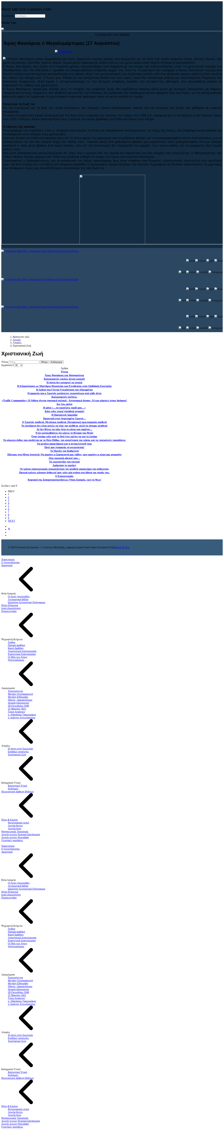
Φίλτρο (44, 362)
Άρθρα (11, 642)
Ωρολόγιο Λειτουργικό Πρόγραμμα (26, 602)
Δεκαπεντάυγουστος (18, 702)
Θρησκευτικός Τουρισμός (14, 831)
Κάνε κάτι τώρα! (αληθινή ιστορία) (64, 411)
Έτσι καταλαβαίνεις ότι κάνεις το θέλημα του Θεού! (64, 433)
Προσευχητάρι (9, 611)
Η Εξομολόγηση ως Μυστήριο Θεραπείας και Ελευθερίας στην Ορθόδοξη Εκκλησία (64, 386)
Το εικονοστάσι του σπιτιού (64, 461)
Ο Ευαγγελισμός (64, 476)
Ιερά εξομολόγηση (11, 608)
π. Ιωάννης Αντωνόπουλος (21, 717)
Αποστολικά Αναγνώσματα (22, 651)
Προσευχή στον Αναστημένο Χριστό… (64, 418)
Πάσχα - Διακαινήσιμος (20, 700)
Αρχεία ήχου (14, 828)
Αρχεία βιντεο (15, 825)
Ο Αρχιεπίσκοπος (10, 562)
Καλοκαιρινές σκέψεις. (64, 396)
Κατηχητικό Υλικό (17, 785)
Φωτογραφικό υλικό (18, 822)
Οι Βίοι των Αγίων (17, 657)
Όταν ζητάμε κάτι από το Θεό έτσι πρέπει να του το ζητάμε (64, 436)
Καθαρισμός (56, 362)
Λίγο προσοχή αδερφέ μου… (64, 458)
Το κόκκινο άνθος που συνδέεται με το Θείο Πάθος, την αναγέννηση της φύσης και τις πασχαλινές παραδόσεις (64, 440)
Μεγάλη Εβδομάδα (18, 697)
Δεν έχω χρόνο (64, 404)
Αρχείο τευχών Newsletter (15, 837)
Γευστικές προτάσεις (12, 840)
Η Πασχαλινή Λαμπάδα (64, 415)
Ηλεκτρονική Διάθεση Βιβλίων (17, 791)
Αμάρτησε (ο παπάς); (64, 465)
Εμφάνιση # (7, 365)
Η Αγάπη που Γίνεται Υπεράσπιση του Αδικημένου (64, 389)
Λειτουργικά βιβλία (18, 599)
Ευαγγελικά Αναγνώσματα (22, 654)
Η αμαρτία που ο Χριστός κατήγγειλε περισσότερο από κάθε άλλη (64, 393)
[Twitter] (9, 529)
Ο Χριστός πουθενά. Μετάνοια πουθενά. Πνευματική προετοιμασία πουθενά (64, 422)
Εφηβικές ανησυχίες (18, 751)
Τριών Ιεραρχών (16, 711)
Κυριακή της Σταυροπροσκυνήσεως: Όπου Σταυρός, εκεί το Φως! (64, 479)
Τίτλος (5, 361)
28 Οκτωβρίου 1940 (18, 705)
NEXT (11, 520)
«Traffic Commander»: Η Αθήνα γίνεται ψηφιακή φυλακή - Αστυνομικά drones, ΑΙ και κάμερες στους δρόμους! (64, 400)
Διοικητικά (6, 565)
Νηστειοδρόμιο (16, 660)
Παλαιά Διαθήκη (16, 645)
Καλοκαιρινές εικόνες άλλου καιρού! (64, 378)
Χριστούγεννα (15, 691)
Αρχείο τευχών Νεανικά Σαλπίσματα (20, 834)
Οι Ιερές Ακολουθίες (19, 596)
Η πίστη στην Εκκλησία (20, 748)
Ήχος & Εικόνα (9, 819)
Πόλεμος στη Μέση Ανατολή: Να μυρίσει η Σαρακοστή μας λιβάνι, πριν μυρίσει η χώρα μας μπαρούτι (64, 454)
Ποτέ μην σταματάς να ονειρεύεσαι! (64, 447)
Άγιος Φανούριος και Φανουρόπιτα (64, 375)
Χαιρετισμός (8, 559)
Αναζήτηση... (8, 15)
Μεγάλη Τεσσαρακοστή (20, 694)
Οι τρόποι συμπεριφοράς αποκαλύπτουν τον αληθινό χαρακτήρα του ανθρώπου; (64, 469)
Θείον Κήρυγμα (9, 605)
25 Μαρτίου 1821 (17, 708)
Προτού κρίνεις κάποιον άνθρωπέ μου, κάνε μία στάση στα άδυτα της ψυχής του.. (64, 472)
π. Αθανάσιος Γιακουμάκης (22, 714)
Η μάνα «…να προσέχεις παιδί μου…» (64, 407)
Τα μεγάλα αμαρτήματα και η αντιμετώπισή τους (64, 443)
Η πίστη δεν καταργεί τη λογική (64, 382)
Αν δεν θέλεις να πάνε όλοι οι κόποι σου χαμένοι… (64, 429)
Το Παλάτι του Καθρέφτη (64, 451)
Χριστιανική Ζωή (17, 754)
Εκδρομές (13, 788)
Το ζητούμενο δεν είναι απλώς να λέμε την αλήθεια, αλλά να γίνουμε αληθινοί (64, 425)
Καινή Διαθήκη (15, 648)
